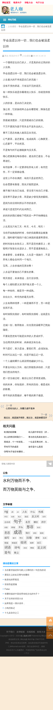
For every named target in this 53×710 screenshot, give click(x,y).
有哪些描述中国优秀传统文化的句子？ (22, 593)
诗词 (25, 548)
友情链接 (20, 631)
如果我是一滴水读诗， (15, 603)
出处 (12, 516)
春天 (14, 538)
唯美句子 (17, 2)
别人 (19, 516)
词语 (7, 547)
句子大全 (40, 2)
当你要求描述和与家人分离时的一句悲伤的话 (25, 569)
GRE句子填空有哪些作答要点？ (16, 451)
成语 (18, 532)
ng (6, 511)
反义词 (35, 516)
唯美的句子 (14, 56)
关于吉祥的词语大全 (14, 598)
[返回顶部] (49, 635)
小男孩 (26, 653)
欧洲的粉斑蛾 (10, 431)
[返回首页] (49, 620)
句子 (18, 521)
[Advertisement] (26, 683)
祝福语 (14, 542)
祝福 (6, 542)
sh (12, 511)
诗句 (17, 547)
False (7, 588)
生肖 (45, 538)
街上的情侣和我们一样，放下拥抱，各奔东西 (16, 436)
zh (18, 512)
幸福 (13, 527)
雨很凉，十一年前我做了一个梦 (16, 441)
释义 (16, 552)
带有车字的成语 (11, 446)
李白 (21, 538)
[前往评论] (49, 627)
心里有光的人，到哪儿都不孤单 (20, 408)
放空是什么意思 (35, 446)
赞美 (32, 548)
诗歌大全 (29, 2)
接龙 (42, 533)
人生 (24, 511)
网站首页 (6, 2)
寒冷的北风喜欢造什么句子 (40, 436)
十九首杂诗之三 (12, 612)
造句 (7, 552)
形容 (30, 526)
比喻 (29, 537)
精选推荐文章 (14, 639)
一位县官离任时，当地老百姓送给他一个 (40, 441)
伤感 (40, 511)
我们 (28, 532)
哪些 (36, 521)
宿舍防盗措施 (11, 584)
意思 (7, 532)
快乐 (38, 527)
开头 (21, 527)
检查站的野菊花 (12, 579)
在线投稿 (31, 631)
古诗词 (7, 522)
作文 (6, 516)
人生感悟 (12, 26)
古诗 (44, 516)
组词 (23, 542)
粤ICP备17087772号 (36, 639)
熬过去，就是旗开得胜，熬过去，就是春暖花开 (25, 417)
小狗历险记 (10, 607)
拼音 (35, 533)
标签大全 (41, 631)
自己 (39, 542)
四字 (43, 521)
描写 (6, 537)
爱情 (37, 537)
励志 (26, 516)
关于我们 (10, 631)
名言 (27, 522)
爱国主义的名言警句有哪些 (17, 574)
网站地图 (24, 639)
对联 (6, 527)
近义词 (41, 547)
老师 (32, 542)
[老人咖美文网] (26, 10)
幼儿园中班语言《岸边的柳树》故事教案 (40, 431)
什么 (32, 511)
